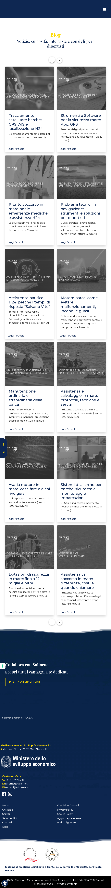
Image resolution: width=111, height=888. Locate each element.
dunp (73, 883)
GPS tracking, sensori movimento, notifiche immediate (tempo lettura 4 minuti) (81, 507)
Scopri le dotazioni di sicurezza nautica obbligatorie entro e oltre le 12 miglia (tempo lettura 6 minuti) (29, 592)
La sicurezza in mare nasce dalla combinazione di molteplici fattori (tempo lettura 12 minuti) (28, 226)
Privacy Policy (65, 809)
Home (5, 805)
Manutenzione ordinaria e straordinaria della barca (25, 398)
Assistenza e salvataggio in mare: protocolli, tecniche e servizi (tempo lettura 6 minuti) (81, 413)
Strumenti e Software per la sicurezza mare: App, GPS (81, 119)
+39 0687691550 (14, 780)
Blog (5, 826)
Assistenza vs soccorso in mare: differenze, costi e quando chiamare (77, 581)
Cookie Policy (65, 814)
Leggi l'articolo (16, 149)
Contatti (7, 822)
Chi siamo (7, 809)
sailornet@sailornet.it (17, 783)
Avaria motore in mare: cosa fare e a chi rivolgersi (29, 489)
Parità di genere (66, 822)
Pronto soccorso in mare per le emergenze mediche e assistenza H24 (28, 211)
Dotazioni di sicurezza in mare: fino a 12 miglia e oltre (29, 578)
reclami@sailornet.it (16, 787)
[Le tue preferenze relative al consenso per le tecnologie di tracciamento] (2, 666)
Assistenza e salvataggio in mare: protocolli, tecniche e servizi (80, 398)
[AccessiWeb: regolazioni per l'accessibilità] (4, 883)
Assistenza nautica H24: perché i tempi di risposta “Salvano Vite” (29, 302)
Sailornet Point (11, 818)
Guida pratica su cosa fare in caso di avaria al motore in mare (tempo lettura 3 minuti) (29, 502)
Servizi (6, 814)
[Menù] (104, 10)
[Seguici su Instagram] (10, 794)
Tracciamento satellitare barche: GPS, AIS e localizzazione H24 (26, 122)
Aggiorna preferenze (69, 818)
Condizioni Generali (68, 805)
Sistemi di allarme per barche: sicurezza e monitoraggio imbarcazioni (81, 491)
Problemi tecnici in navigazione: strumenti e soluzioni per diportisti (80, 211)
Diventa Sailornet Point (24, 682)
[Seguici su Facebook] (4, 794)
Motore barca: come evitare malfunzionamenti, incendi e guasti (79, 304)
